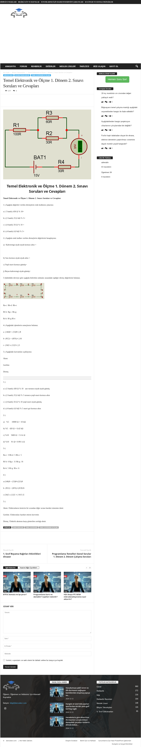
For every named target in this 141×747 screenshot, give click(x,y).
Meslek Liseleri (67, 66)
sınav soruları (18, 527)
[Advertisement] (70, 42)
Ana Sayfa (6, 72)
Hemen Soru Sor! (117, 79)
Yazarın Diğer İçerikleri (28, 568)
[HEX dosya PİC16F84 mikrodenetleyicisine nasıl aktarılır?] (77, 582)
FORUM (23, 66)
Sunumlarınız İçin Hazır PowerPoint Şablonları (62, 2)
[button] (137, 66)
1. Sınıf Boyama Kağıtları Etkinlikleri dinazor (22, 555)
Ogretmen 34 (106, 172)
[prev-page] (86, 567)
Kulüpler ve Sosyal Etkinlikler (99, 2)
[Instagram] (5, 709)
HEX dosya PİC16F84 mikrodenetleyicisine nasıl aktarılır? (75, 596)
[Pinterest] (18, 98)
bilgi (5, 591)
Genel (99, 687)
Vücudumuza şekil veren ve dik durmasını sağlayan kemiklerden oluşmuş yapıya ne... (78, 692)
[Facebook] (6, 98)
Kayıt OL (113, 66)
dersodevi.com (11, 741)
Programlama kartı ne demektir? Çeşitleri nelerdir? (45, 595)
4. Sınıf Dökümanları (105, 712)
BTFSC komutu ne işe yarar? (15, 594)
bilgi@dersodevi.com (18, 703)
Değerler (50, 66)
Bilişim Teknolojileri (18, 72)
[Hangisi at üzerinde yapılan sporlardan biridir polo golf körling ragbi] (57, 708)
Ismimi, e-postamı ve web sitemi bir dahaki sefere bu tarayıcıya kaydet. (34, 660)
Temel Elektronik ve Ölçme (41, 75)
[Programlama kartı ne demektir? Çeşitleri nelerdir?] (47, 582)
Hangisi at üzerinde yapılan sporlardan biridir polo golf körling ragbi (77, 706)
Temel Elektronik (31, 527)
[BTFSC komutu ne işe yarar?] (17, 582)
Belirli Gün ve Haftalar (28, 2)
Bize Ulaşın (99, 66)
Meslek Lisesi (8, 75)
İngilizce (84, 66)
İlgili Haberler (10, 568)
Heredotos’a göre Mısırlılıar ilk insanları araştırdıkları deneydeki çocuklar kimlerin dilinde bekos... (78, 721)
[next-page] (90, 567)
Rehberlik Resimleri (104, 699)
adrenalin (105, 162)
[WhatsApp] (25, 98)
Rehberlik (36, 66)
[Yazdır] (31, 98)
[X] (12, 98)
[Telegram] (37, 98)
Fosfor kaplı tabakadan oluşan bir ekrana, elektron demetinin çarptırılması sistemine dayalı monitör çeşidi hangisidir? (118, 140)
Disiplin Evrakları (8, 2)
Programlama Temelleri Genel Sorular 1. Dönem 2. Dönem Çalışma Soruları (71, 555)
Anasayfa (10, 66)
